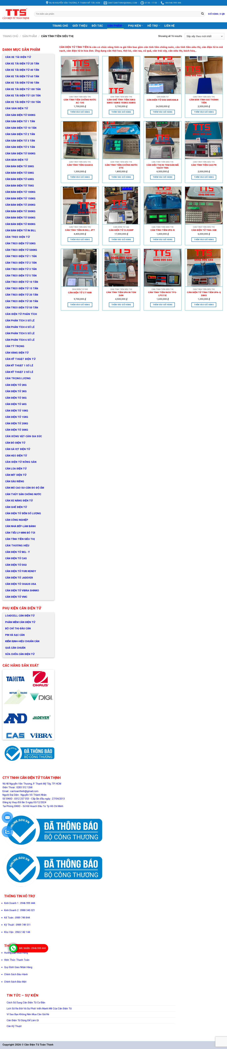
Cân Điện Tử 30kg (16, 429)
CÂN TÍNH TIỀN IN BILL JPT (80, 230)
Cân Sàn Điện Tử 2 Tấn (20, 134)
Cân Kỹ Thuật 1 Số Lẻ (19, 365)
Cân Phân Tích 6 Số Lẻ (20, 339)
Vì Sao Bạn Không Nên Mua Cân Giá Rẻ (28, 1014)
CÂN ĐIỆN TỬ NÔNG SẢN (20, 461)
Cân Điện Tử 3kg (16, 391)
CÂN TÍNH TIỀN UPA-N (162, 230)
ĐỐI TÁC (97, 25)
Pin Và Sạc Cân (15, 634)
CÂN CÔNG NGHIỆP (16, 519)
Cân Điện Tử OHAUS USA (20, 584)
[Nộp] (202, 14)
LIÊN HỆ (169, 25)
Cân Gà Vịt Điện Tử (17, 449)
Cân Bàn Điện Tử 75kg (19, 185)
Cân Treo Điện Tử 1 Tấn (21, 256)
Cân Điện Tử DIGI (16, 564)
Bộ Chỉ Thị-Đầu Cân (18, 628)
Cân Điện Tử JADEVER (19, 577)
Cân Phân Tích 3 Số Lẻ (20, 320)
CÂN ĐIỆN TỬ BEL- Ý (17, 552)
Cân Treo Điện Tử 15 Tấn (21, 288)
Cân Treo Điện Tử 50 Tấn (21, 307)
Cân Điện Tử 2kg (16, 385)
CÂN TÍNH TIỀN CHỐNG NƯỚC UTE (121, 166)
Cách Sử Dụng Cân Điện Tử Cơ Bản (26, 1002)
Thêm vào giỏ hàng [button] (80, 112)
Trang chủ (10, 36)
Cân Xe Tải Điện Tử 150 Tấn (23, 102)
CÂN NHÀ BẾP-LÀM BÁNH (20, 526)
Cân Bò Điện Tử (15, 442)
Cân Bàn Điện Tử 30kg (19, 166)
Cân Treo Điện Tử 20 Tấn (21, 294)
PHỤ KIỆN (134, 25)
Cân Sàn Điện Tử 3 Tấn (20, 140)
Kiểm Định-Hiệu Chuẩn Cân (22, 641)
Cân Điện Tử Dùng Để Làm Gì (23, 1020)
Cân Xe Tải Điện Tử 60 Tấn (22, 76)
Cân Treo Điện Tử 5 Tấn (21, 275)
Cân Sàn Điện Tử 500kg (20, 115)
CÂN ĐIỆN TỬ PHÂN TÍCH (21, 314)
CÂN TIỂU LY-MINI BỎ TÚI (20, 532)
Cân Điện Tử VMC (16, 596)
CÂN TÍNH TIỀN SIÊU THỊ (20, 539)
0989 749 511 (23, 924)
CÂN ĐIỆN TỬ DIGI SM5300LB (162, 99)
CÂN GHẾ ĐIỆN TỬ (16, 507)
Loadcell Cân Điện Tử (20, 615)
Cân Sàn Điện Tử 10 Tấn (20, 127)
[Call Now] (13, 948)
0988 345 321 (27, 910)
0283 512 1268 (24, 787)
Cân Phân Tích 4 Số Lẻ (20, 327)
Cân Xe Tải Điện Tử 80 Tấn (22, 82)
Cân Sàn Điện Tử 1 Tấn (20, 121)
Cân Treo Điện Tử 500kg (21, 249)
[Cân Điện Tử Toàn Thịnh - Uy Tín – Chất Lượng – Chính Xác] (15, 14)
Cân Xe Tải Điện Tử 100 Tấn (23, 89)
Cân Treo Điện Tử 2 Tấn (21, 262)
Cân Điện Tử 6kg (16, 404)
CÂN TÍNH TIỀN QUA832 (80, 165)
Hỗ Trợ (152, 25)
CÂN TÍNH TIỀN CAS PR (204, 165)
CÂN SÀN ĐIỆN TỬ (16, 108)
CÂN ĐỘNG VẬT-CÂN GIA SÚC (23, 436)
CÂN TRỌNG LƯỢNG (18, 378)
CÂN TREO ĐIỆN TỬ (17, 236)
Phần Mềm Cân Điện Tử (20, 622)
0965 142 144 (22, 932)
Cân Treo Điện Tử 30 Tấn (21, 301)
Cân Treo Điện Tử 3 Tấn (21, 269)
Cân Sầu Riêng (14, 481)
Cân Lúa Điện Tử (16, 468)
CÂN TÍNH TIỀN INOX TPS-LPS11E (162, 294)
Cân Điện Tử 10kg (16, 410)
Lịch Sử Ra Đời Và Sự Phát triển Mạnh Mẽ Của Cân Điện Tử (39, 1008)
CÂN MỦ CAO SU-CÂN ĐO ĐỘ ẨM (24, 487)
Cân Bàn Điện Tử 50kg (19, 172)
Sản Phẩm (114, 25)
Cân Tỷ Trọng (14, 346)
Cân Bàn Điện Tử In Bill (20, 230)
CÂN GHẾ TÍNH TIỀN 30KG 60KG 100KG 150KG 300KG (121, 101)
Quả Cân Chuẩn (15, 647)
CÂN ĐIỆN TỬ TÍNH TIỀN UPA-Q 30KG (204, 294)
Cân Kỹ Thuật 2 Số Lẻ (19, 372)
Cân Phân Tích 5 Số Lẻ (20, 333)
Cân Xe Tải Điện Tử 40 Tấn (22, 69)
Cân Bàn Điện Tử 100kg (20, 192)
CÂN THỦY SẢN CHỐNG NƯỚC (23, 494)
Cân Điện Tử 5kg (16, 397)
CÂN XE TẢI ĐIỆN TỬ (18, 57)
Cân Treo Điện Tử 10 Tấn (21, 281)
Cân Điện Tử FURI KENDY (20, 571)
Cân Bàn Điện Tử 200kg (20, 204)
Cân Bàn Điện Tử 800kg (20, 224)
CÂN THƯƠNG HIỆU (17, 545)
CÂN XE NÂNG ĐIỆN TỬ (19, 500)
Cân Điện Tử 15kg (16, 417)
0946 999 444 (27, 903)
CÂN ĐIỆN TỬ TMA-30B (204, 230)
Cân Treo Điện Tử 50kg (20, 243)
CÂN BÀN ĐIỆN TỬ (16, 159)
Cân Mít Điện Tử (15, 474)
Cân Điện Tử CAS (16, 558)
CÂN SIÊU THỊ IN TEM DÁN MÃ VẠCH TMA (162, 166)
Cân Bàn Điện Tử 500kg (20, 217)
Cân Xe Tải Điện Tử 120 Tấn (23, 95)
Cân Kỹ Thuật (14, 1026)
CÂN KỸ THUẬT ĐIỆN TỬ (20, 359)
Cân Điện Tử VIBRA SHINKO (22, 590)
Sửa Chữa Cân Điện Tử (20, 654)
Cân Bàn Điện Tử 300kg (20, 211)
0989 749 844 (22, 917)
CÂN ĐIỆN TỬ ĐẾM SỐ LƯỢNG (23, 513)
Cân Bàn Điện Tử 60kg (19, 179)
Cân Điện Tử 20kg (16, 423)
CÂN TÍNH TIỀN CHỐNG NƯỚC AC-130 (79, 101)
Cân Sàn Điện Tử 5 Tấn (20, 147)
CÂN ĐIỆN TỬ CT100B (80, 292)
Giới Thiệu (79, 25)
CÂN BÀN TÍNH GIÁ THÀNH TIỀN (203, 101)
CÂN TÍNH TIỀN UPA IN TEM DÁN (121, 294)
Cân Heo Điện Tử (16, 455)
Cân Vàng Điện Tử (17, 352)
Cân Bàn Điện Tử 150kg (20, 198)
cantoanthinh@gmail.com (24, 791)
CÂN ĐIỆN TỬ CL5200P (121, 230)
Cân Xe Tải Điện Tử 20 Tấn (22, 63)
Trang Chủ (60, 25)
